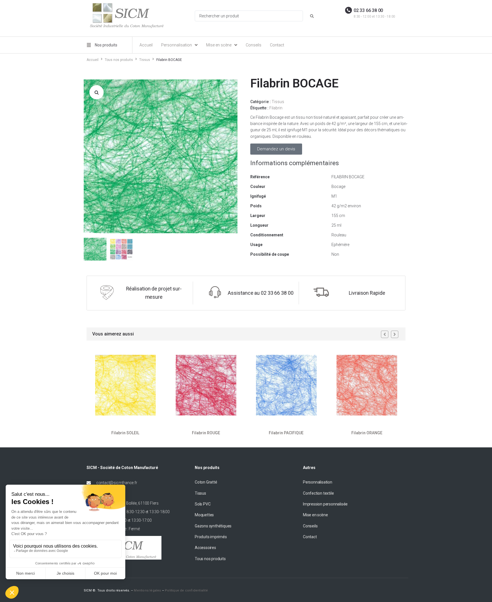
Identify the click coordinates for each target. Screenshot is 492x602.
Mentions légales (147, 590)
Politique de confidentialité (186, 590)
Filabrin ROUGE (206, 433)
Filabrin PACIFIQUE (286, 433)
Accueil (93, 60)
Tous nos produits (119, 60)
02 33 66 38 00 (368, 10)
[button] (96, 92)
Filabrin (275, 108)
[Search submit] (312, 16)
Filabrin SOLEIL (125, 433)
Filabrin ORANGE (366, 433)
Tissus (144, 60)
